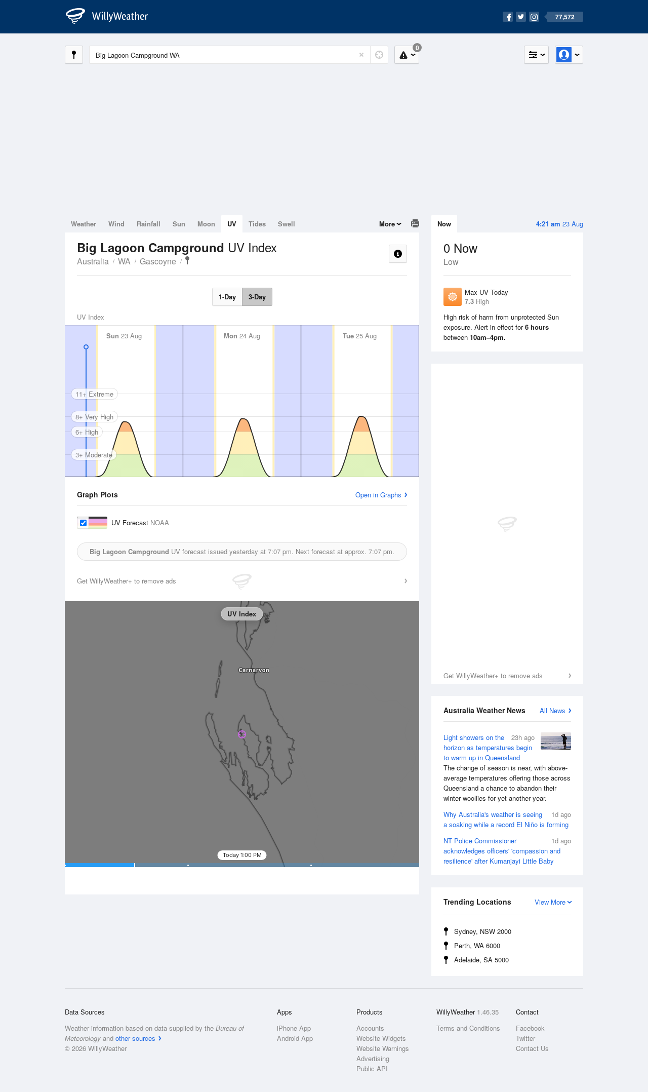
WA (124, 261)
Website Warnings (382, 1048)
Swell (286, 223)
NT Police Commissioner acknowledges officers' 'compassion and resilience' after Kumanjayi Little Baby (507, 851)
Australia (93, 261)
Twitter (525, 1038)
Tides (257, 223)
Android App (295, 1038)
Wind (116, 223)
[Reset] (361, 55)
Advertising (372, 1058)
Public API (372, 1068)
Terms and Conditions (468, 1028)
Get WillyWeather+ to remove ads (493, 675)
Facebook (530, 1028)
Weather (83, 223)
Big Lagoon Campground (187, 260)
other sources (135, 1038)
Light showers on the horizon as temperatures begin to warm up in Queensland (507, 767)
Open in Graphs (378, 494)
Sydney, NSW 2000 (482, 931)
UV (231, 223)
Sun (179, 223)
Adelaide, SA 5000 (481, 959)
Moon (206, 223)
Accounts (370, 1028)
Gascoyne (158, 261)
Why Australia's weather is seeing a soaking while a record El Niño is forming (507, 819)
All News (552, 710)
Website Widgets (381, 1038)
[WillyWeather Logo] (112, 16)
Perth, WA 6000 (477, 945)
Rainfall (148, 223)
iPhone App (294, 1028)
